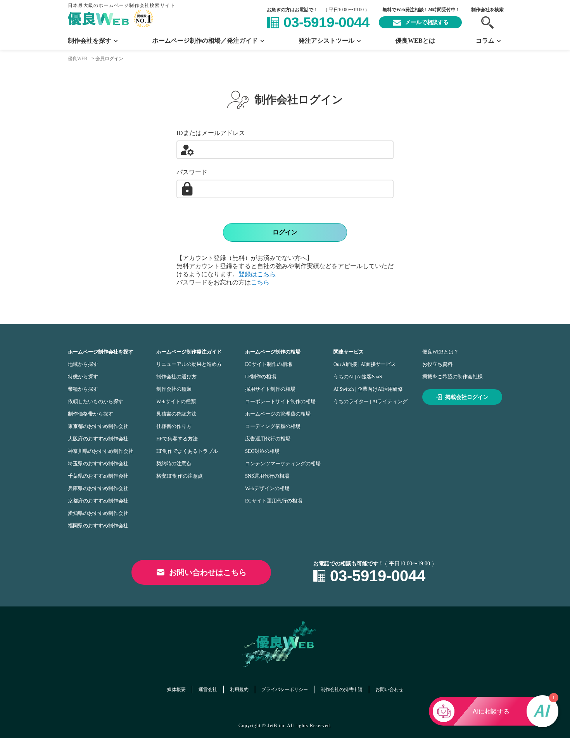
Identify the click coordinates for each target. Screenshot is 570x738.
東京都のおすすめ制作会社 (98, 426)
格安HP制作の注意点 (179, 476)
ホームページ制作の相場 (273, 352)
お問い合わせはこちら (208, 572)
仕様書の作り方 (174, 426)
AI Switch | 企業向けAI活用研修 (368, 389)
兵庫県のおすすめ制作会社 (98, 488)
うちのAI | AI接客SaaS (357, 376)
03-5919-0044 (326, 22)
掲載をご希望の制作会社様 (452, 376)
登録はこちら (257, 274)
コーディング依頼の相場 (273, 426)
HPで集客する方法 (177, 439)
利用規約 (239, 689)
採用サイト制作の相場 (270, 389)
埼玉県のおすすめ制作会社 (98, 463)
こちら (260, 282)
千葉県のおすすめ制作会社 (98, 476)
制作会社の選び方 (176, 376)
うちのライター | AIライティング (370, 401)
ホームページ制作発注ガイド (189, 352)
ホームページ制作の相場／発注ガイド (205, 40)
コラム (485, 40)
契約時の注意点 (174, 463)
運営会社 (208, 689)
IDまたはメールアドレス (210, 133)
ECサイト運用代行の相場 (273, 501)
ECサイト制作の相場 (268, 364)
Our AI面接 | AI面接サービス (364, 364)
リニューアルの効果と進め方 (189, 364)
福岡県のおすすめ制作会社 (98, 525)
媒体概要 (176, 689)
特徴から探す (83, 376)
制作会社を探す (89, 40)
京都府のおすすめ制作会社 (98, 501)
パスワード (191, 172)
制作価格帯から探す (90, 414)
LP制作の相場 (260, 376)
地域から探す (83, 364)
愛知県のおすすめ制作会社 (98, 513)
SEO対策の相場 (262, 451)
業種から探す (83, 389)
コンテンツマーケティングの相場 (283, 463)
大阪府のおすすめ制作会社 (98, 439)
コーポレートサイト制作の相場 (280, 401)
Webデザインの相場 (267, 488)
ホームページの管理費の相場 (278, 414)
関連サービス (348, 352)
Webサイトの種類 (176, 401)
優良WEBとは (415, 40)
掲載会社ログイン (467, 397)
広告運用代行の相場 (267, 439)
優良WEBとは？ (440, 352)
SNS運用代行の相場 (267, 476)
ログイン (285, 232)
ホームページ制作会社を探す (100, 352)
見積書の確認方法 (176, 414)
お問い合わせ (389, 689)
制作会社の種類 (174, 389)
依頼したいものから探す (95, 401)
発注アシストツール (326, 40)
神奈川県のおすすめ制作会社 (100, 451)
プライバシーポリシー (284, 689)
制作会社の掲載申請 (342, 689)
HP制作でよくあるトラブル (187, 451)
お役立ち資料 (437, 364)
